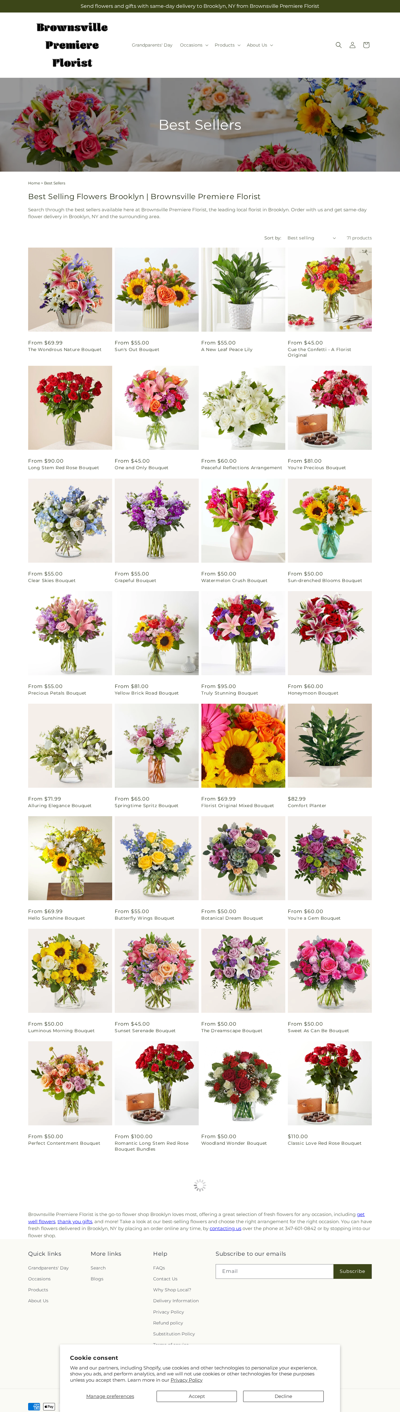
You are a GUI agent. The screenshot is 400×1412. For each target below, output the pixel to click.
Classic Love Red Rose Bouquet (325, 1143)
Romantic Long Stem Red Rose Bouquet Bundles (151, 1146)
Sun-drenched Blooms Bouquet (325, 580)
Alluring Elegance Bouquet (60, 805)
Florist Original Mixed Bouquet (237, 805)
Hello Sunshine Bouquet (56, 918)
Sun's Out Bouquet (137, 349)
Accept (197, 1396)
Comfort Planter (307, 805)
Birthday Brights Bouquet (232, 1261)
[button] (193, 45)
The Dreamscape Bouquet (231, 1030)
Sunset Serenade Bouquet (145, 1030)
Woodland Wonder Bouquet (234, 1143)
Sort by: (272, 238)
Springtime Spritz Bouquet (147, 805)
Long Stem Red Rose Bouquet (63, 467)
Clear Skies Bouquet (52, 580)
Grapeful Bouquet (136, 580)
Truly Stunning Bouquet (229, 693)
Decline (283, 1396)
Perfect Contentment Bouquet (64, 1143)
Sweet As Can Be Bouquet (318, 1030)
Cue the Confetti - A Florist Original (320, 352)
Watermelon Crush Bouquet (234, 580)
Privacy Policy (186, 1380)
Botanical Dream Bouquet (232, 918)
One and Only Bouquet (142, 467)
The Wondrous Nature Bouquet (65, 349)
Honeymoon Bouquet (313, 693)
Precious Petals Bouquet (57, 693)
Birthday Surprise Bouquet (146, 1261)
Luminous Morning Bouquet (61, 1030)
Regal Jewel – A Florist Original (325, 1261)
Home (34, 183)
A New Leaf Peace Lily (227, 349)
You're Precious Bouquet (317, 467)
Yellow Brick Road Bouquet (147, 693)
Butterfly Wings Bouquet (145, 918)
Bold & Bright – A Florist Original (67, 1261)
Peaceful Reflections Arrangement (241, 467)
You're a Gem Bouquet (314, 918)
